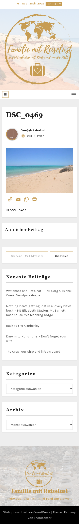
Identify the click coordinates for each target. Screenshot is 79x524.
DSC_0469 (24, 115)
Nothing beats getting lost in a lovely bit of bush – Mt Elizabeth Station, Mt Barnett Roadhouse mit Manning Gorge (38, 310)
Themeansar (42, 518)
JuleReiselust (36, 131)
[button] (5, 94)
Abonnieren (61, 256)
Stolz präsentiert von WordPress (27, 512)
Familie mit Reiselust (39, 491)
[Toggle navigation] (73, 94)
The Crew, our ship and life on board (33, 351)
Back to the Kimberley (22, 326)
